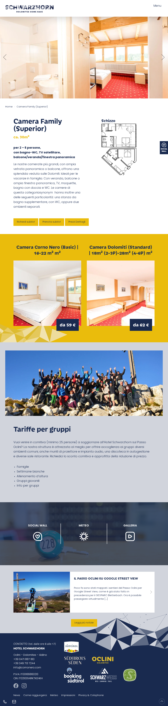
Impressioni (68, 695)
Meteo (54, 695)
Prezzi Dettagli (76, 222)
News (16, 695)
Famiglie (23, 467)
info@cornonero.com (27, 667)
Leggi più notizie (84, 623)
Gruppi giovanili (28, 481)
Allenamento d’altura (32, 476)
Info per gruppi (28, 485)
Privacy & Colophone (91, 695)
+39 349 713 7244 (24, 663)
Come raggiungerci (35, 695)
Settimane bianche (30, 471)
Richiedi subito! (26, 222)
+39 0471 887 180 (23, 659)
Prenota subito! (51, 222)
